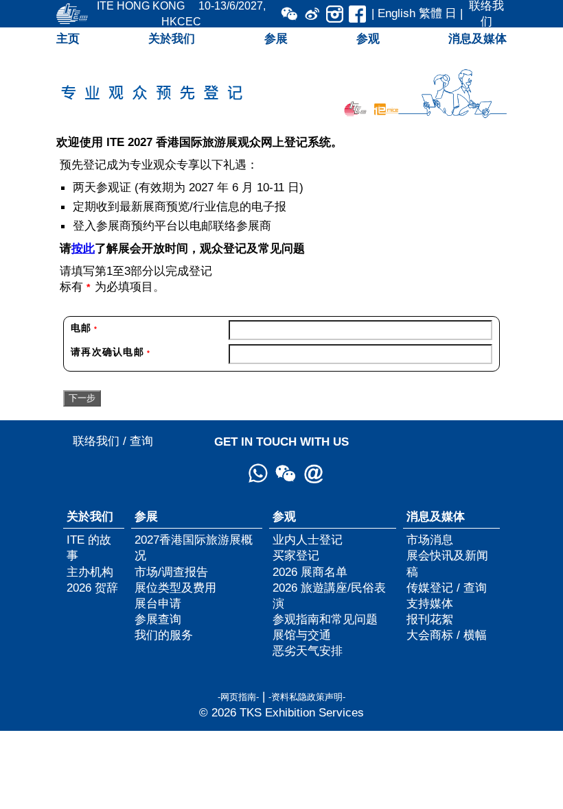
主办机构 (90, 572)
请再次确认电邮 (110, 351)
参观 (368, 38)
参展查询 (158, 619)
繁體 (430, 13)
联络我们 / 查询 (113, 441)
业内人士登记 (308, 539)
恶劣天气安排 (308, 650)
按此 (83, 248)
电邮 (84, 327)
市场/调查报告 (171, 572)
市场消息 (429, 539)
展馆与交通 (302, 635)
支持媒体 (429, 603)
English (396, 13)
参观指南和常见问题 (325, 619)
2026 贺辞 (92, 587)
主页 (68, 38)
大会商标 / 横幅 (446, 635)
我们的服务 (164, 635)
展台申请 (158, 603)
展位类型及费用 (175, 587)
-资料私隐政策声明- (306, 697)
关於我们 (171, 38)
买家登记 (296, 555)
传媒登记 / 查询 (446, 587)
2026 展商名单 (310, 572)
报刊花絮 (429, 619)
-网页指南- (238, 697)
